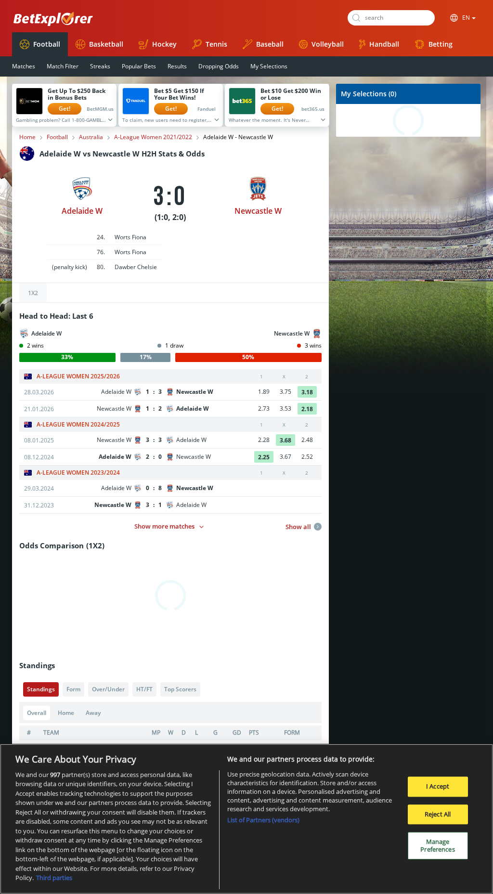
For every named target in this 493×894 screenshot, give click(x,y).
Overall (36, 713)
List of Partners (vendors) (263, 820)
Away (93, 713)
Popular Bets (139, 66)
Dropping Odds (218, 66)
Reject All (438, 814)
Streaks (100, 66)
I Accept (437, 786)
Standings (41, 689)
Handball (384, 44)
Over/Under (108, 689)
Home (27, 137)
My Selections (268, 66)
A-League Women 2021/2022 (153, 137)
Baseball (270, 44)
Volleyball (327, 44)
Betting (440, 44)
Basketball (106, 44)
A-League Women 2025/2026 (78, 376)
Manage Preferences (437, 845)
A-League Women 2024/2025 (78, 424)
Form (73, 689)
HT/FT (144, 689)
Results (177, 66)
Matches (23, 66)
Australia (91, 137)
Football (46, 44)
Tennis (216, 44)
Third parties (54, 877)
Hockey (164, 44)
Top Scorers (180, 689)
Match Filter (62, 66)
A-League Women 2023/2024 (78, 472)
